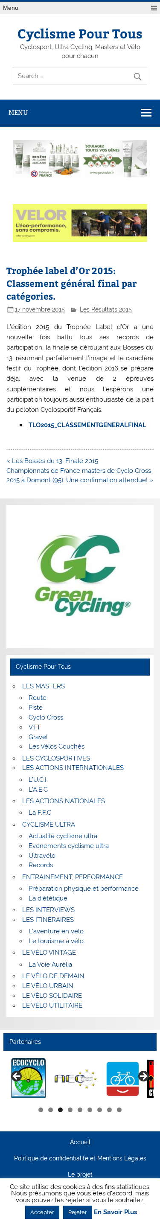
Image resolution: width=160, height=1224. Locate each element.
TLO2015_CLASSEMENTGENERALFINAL (87, 425)
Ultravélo (42, 856)
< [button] (17, 1076)
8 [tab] (109, 1109)
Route (38, 698)
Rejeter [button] (77, 1212)
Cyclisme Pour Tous (80, 33)
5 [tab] (80, 1109)
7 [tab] (99, 1109)
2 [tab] (50, 1109)
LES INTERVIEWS (48, 910)
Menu (10, 8)
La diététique (48, 898)
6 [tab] (89, 1109)
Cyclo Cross (46, 717)
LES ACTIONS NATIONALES (63, 801)
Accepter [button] (42, 1212)
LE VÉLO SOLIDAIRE (52, 996)
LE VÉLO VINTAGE (49, 952)
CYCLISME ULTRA (48, 824)
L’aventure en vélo (56, 931)
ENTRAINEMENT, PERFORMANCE (72, 877)
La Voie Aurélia (50, 964)
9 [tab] (119, 1109)
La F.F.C (40, 812)
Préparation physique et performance (84, 888)
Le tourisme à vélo (56, 941)
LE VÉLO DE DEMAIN (53, 976)
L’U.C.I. (38, 780)
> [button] (143, 1076)
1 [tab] (40, 1109)
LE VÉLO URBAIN (47, 986)
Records (41, 865)
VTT (35, 727)
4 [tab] (70, 1109)
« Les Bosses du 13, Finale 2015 (52, 461)
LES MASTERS (43, 686)
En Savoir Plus (115, 1212)
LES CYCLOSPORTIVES (56, 758)
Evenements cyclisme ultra (69, 846)
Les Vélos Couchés (56, 746)
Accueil (80, 1142)
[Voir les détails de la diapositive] (28, 1078)
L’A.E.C (38, 789)
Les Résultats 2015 (106, 309)
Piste (36, 707)
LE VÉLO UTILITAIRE (52, 1005)
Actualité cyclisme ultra (63, 836)
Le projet (80, 1175)
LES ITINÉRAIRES (48, 920)
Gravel (38, 737)
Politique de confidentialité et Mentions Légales (80, 1159)
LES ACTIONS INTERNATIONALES (73, 768)
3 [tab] (60, 1109)
